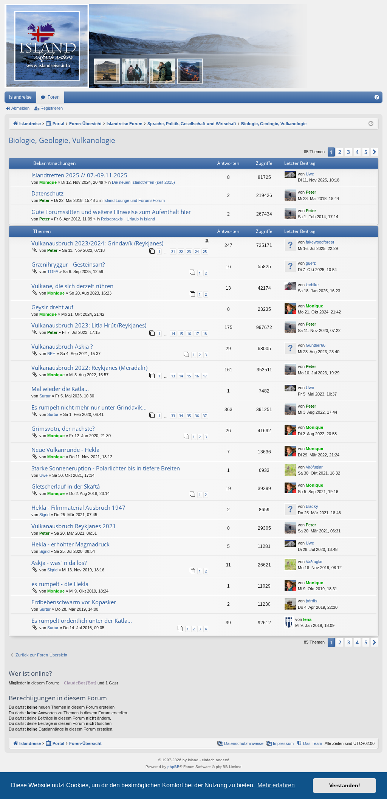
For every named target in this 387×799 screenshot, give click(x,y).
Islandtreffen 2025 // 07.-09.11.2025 (79, 175)
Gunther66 (315, 345)
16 (189, 333)
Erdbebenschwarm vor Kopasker (73, 602)
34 (181, 415)
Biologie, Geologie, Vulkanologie (62, 140)
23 (189, 251)
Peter (44, 200)
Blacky (312, 506)
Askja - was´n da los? (59, 562)
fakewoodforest (320, 242)
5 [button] (365, 151)
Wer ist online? (30, 673)
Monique (48, 182)
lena (307, 619)
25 (205, 251)
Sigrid (44, 514)
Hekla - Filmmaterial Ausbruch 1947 (78, 507)
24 (197, 251)
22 (181, 251)
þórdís (311, 601)
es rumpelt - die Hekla (59, 584)
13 (173, 376)
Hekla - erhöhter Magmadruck (70, 544)
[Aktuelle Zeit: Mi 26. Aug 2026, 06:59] (370, 123)
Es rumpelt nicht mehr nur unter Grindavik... (89, 407)
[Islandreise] (156, 46)
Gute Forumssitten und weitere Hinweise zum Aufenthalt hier (111, 212)
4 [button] (357, 151)
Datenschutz (47, 193)
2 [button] (339, 151)
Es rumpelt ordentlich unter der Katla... (81, 620)
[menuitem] (376, 97)
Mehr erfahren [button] (276, 785)
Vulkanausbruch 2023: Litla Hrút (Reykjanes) (88, 325)
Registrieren (51, 108)
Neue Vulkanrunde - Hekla (65, 449)
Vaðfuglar (314, 467)
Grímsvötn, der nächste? (62, 428)
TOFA (52, 271)
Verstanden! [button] (344, 785)
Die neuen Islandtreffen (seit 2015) (143, 182)
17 (197, 333)
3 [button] (348, 151)
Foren (54, 97)
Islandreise (20, 97)
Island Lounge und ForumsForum (134, 200)
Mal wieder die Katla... (60, 389)
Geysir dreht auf (52, 307)
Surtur (45, 396)
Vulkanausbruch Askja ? (62, 346)
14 (173, 333)
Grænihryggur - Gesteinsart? (68, 264)
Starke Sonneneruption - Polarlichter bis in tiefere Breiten (105, 468)
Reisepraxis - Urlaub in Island (128, 219)
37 (205, 415)
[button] (374, 152)
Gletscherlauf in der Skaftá (65, 486)
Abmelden (20, 108)
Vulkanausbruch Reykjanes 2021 (73, 526)
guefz (311, 263)
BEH (51, 353)
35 (189, 415)
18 (205, 333)
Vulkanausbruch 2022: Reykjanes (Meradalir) (89, 367)
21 (173, 251)
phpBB (173, 767)
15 (181, 333)
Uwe (310, 174)
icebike (312, 284)
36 (197, 415)
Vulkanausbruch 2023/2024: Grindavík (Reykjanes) (97, 243)
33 (173, 415)
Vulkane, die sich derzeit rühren (72, 286)
